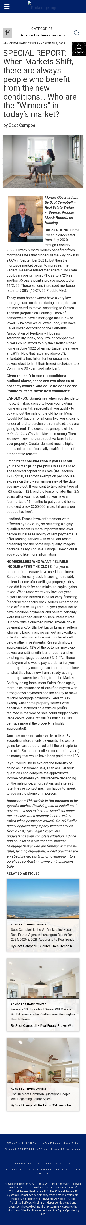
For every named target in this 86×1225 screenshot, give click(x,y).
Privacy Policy (57, 1164)
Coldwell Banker (23, 1143)
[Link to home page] (43, 6)
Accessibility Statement (29, 1170)
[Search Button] (77, 33)
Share (79, 52)
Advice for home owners (20, 43)
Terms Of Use (27, 1164)
